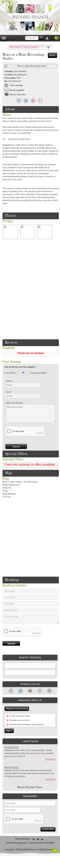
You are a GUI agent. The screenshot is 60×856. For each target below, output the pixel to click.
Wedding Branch (30, 17)
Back (52, 55)
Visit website (16, 85)
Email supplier (17, 90)
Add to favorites (17, 94)
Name (9, 381)
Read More (50, 759)
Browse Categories (24, 47)
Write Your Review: (15, 403)
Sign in (9, 730)
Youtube (30, 691)
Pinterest (40, 691)
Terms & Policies (22, 839)
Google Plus (33, 101)
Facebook (19, 101)
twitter (26, 101)
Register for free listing (17, 708)
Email (40, 101)
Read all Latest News (30, 787)
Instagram (49, 691)
